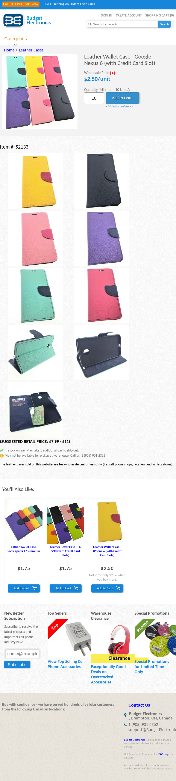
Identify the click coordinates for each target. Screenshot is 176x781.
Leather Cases (31, 50)
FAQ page (163, 754)
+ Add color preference (119, 106)
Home (9, 50)
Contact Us (139, 705)
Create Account (129, 15)
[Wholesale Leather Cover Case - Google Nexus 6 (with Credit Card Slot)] (40, 91)
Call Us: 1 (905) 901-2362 (20, 4)
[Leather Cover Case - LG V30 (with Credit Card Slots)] (65, 521)
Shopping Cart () (159, 15)
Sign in (106, 15)
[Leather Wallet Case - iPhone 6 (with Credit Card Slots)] (107, 521)
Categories (15, 38)
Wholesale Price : (100, 73)
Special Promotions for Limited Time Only (152, 667)
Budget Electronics (134, 740)
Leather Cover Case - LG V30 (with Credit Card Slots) (65, 551)
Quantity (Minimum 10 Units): (107, 90)
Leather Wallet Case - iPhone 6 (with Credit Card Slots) (107, 551)
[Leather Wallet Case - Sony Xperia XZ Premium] (23, 521)
